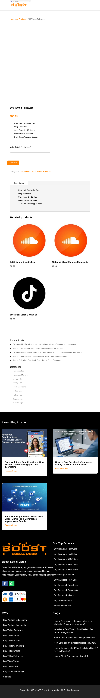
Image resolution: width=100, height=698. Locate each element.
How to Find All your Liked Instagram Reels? (74, 638)
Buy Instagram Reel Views (66, 569)
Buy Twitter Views (11, 641)
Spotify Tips (17, 383)
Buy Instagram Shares (64, 575)
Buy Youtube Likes (62, 606)
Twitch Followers (44, 171)
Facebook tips (18, 371)
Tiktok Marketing (19, 387)
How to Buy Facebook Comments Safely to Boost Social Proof (37, 348)
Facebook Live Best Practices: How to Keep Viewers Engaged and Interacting (44, 344)
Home (12, 19)
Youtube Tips (17, 403)
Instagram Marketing (21, 375)
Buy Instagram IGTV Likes (66, 559)
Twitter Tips (17, 395)
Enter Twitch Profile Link (20, 147)
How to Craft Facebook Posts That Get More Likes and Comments (39, 356)
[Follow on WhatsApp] (11, 583)
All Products (21, 19)
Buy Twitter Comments (13, 646)
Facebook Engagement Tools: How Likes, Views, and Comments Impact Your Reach (47, 352)
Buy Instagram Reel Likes (66, 564)
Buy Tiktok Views (11, 661)
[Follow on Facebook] (5, 583)
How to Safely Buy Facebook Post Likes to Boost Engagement (38, 360)
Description (19, 183)
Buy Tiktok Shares (11, 651)
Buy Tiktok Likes (10, 666)
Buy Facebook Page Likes (66, 585)
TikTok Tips (17, 391)
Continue (13, 163)
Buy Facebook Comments (66, 590)
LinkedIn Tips (17, 379)
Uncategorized (18, 399)
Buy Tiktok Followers (13, 656)
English (16, 1)
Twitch (33, 171)
